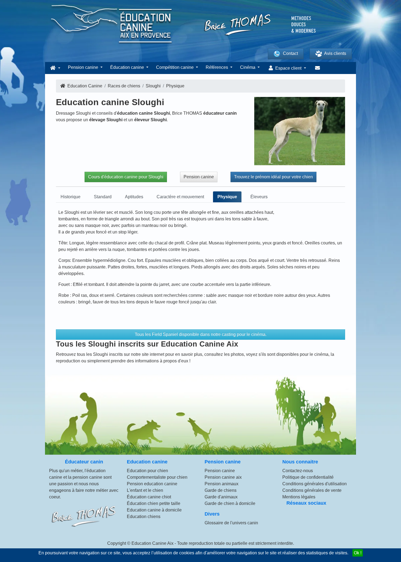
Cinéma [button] (248, 67)
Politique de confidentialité (308, 477)
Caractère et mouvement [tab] (180, 196)
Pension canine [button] (83, 67)
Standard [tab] (103, 196)
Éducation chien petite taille (153, 503)
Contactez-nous (297, 470)
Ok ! (357, 553)
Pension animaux (221, 483)
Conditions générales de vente (312, 490)
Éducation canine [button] (127, 67)
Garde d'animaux (221, 497)
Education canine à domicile (154, 510)
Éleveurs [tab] (259, 196)
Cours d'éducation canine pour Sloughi (125, 176)
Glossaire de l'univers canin (231, 522)
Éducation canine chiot (149, 497)
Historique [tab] (70, 196)
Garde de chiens (221, 490)
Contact (290, 53)
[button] (54, 68)
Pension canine (199, 176)
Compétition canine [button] (175, 67)
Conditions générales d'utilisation (314, 483)
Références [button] (217, 67)
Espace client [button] (288, 68)
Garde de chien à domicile (230, 503)
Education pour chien (147, 470)
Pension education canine (152, 483)
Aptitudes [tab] (134, 196)
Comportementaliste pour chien (157, 477)
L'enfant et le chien (145, 490)
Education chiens (143, 516)
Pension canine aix (223, 477)
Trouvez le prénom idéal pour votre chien (273, 176)
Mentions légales (298, 497)
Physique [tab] (227, 196)
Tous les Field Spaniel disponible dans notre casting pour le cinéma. (201, 334)
